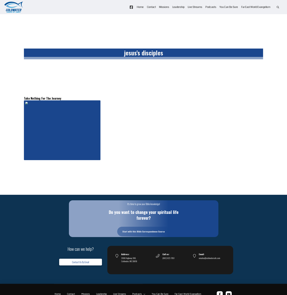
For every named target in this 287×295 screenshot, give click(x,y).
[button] (277, 7)
